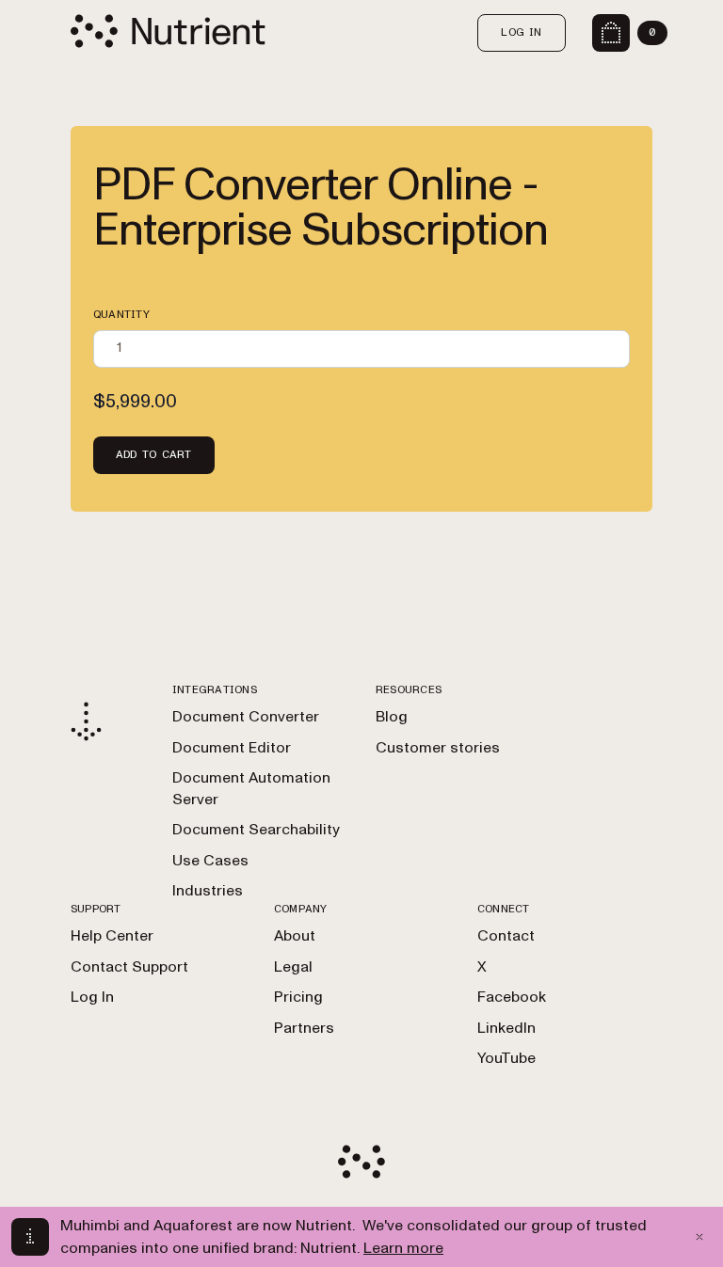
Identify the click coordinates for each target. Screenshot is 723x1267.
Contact (506, 935)
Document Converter (245, 716)
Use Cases (210, 860)
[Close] (699, 1237)
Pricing (298, 997)
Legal (293, 966)
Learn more (403, 1248)
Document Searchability (256, 829)
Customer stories (438, 747)
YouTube (506, 1058)
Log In (92, 997)
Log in (521, 32)
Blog (392, 716)
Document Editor (231, 747)
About (294, 935)
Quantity (121, 314)
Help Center (112, 935)
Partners (304, 1028)
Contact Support (129, 966)
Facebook (511, 997)
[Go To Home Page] (168, 30)
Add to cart (154, 454)
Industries (207, 890)
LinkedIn (506, 1028)
